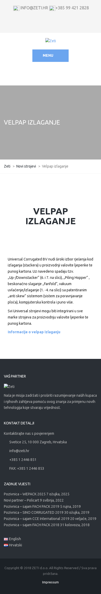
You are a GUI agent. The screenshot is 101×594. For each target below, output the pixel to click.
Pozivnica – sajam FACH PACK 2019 (31, 506)
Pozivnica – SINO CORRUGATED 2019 (33, 512)
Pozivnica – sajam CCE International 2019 (36, 519)
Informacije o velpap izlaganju (34, 332)
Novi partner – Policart (21, 500)
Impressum (50, 582)
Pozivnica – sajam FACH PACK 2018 (31, 525)
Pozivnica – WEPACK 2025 (25, 494)
